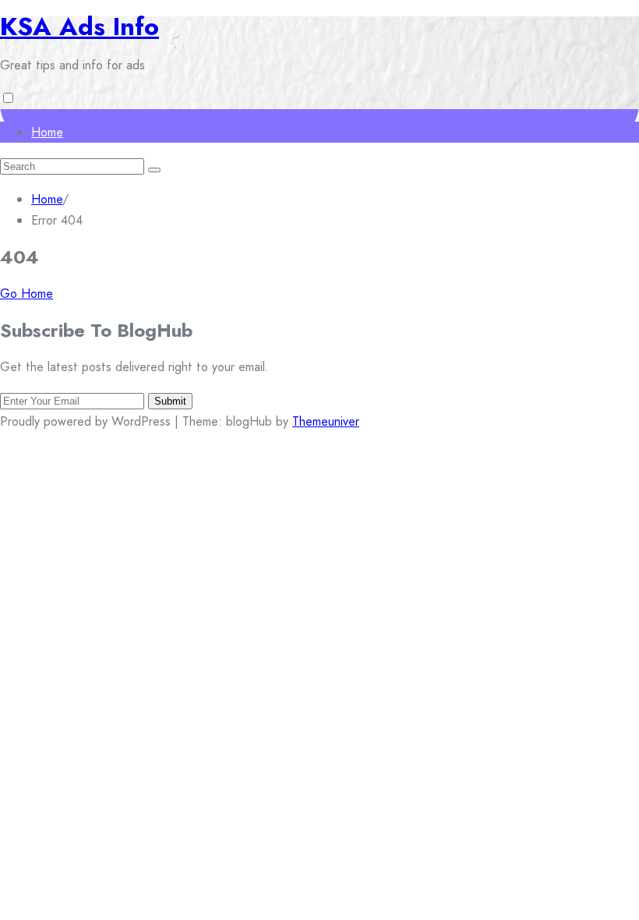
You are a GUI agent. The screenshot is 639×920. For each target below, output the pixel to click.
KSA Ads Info (79, 26)
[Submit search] (154, 170)
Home (47, 132)
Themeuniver (325, 421)
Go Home (26, 294)
